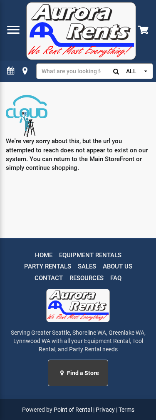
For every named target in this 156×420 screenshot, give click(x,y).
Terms (126, 409)
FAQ (115, 278)
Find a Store (82, 373)
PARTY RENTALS (47, 266)
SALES (87, 266)
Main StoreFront (111, 159)
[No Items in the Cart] (143, 29)
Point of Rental (73, 409)
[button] (63, 373)
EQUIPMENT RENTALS (90, 255)
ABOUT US (117, 266)
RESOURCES (86, 278)
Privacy (105, 409)
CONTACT (49, 278)
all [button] (131, 71)
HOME (43, 255)
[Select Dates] (10, 71)
